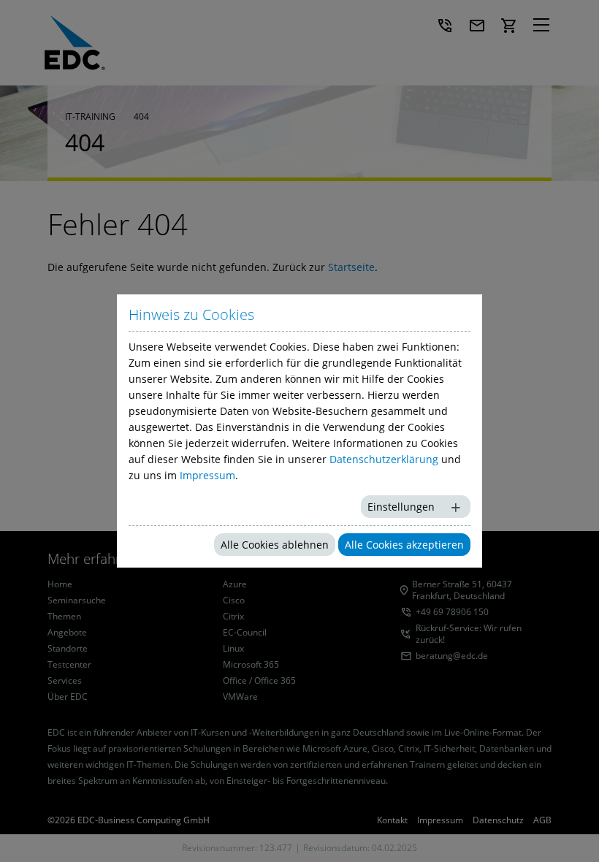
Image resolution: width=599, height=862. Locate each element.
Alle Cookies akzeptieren (404, 545)
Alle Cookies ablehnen (275, 545)
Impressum (207, 475)
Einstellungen (401, 507)
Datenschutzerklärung (383, 459)
